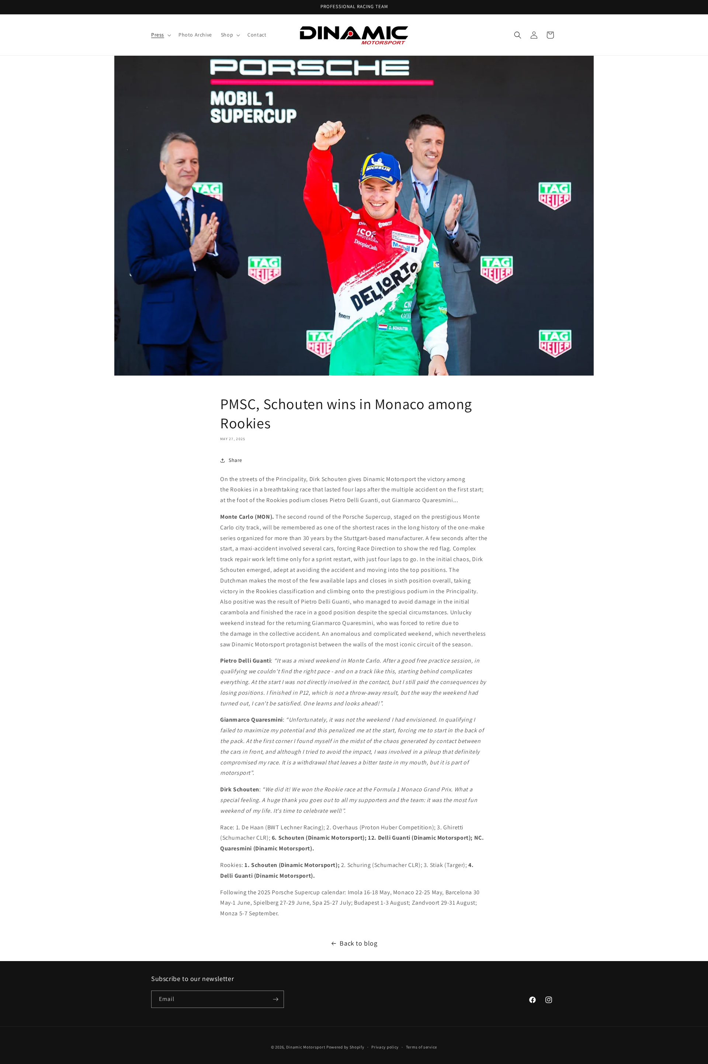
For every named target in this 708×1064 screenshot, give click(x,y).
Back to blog (358, 943)
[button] (160, 34)
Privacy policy (385, 1047)
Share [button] (235, 460)
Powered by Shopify (345, 1047)
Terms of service (421, 1047)
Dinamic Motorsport (306, 1047)
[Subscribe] (275, 999)
